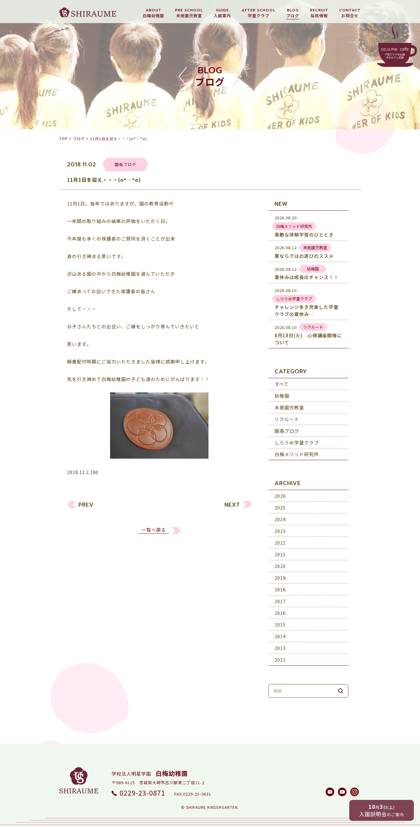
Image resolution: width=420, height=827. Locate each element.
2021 (280, 554)
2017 (280, 601)
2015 (280, 624)
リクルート (287, 419)
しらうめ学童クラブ (297, 442)
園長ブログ (287, 431)
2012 (280, 659)
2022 (280, 542)
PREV (86, 505)
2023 (280, 531)
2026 (280, 496)
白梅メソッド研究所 (297, 454)
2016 (280, 613)
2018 (280, 589)
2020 (280, 566)
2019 (280, 577)
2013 (280, 648)
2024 (280, 519)
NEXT (232, 505)
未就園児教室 (289, 407)
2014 (280, 636)
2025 (280, 507)
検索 (340, 691)
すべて (282, 384)
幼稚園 (282, 395)
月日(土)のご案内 (381, 810)
